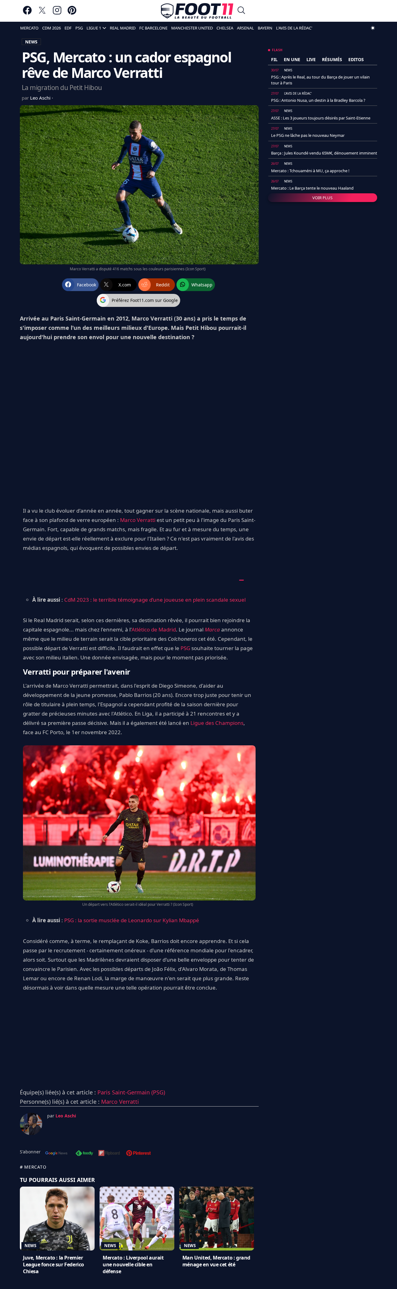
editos (356, 59)
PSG (79, 27)
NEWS (31, 42)
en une (292, 59)
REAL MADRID (123, 27)
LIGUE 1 (94, 27)
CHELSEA (224, 27)
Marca (212, 629)
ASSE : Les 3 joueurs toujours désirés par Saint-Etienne (320, 118)
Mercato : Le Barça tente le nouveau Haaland (312, 188)
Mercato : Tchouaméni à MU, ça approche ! (310, 170)
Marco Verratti (137, 519)
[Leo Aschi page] (31, 1124)
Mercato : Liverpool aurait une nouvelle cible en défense (133, 1264)
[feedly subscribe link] (84, 1153)
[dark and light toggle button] (372, 28)
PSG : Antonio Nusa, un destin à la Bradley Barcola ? (318, 100)
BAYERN (265, 27)
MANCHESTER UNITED (192, 27)
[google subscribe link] (56, 1153)
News (30, 1245)
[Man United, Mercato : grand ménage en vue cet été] (216, 1219)
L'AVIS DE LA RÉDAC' (294, 27)
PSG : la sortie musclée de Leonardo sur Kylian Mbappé (131, 920)
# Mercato (33, 1167)
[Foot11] (197, 11)
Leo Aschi (41, 98)
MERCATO (29, 27)
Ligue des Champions (216, 722)
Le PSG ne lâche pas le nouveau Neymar (308, 135)
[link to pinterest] (72, 13)
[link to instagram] (57, 13)
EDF (68, 27)
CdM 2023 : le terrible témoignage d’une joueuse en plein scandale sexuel (155, 599)
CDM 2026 (51, 27)
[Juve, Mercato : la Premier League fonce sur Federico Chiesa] (57, 1219)
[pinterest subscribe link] (138, 1153)
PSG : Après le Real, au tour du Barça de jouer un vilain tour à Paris (320, 79)
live (311, 59)
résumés (332, 59)
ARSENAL (245, 27)
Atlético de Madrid (154, 629)
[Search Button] (241, 11)
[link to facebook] (27, 13)
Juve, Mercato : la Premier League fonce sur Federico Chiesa (53, 1264)
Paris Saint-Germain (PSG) (131, 1092)
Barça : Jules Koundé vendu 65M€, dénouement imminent (324, 153)
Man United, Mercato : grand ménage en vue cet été (216, 1261)
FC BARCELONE (153, 27)
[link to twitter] (42, 13)
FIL (274, 59)
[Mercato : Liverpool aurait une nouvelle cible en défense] (137, 1219)
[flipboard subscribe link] (109, 1153)
